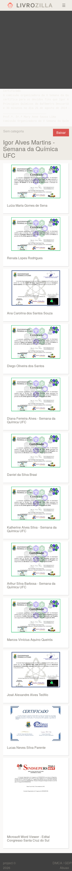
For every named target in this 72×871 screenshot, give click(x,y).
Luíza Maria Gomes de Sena (27, 205)
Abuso (64, 867)
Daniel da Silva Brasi (22, 474)
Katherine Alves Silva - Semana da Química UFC (32, 529)
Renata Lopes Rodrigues (25, 258)
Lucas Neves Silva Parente (26, 747)
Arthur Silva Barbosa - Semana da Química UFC (31, 585)
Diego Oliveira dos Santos (25, 366)
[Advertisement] (36, 50)
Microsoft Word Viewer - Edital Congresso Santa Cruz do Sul (28, 838)
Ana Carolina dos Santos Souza (30, 313)
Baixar (61, 132)
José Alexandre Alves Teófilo (27, 694)
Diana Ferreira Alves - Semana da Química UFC (31, 420)
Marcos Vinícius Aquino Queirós (30, 639)
